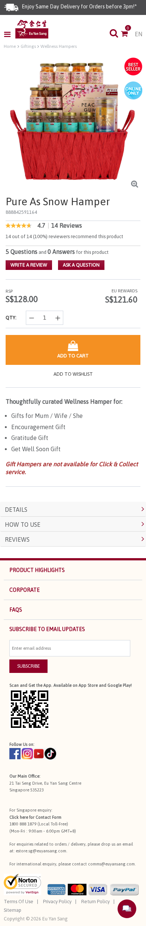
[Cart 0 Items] (128, 34)
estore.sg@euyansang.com (41, 851)
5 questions (21, 252)
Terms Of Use (18, 901)
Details (16, 509)
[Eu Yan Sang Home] (31, 29)
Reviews (17, 539)
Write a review (28, 265)
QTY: (11, 317)
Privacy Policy (57, 901)
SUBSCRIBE (28, 666)
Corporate (24, 590)
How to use (22, 524)
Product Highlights (37, 570)
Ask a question (81, 265)
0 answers (61, 252)
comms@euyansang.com (111, 864)
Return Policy (95, 901)
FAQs (15, 610)
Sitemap (12, 910)
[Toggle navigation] (9, 34)
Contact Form (48, 817)
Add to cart (73, 356)
